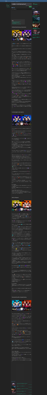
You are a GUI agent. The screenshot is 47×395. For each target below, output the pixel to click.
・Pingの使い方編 (7, 7)
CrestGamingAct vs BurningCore (15, 22)
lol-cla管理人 (35, 4)
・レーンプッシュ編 (8, 6)
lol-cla (12, 1)
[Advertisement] (21, 14)
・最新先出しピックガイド (8, 4)
